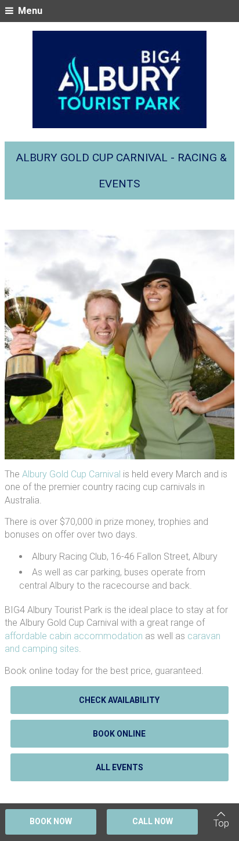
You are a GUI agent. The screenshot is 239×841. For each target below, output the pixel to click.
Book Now (51, 821)
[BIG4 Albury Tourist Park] (119, 79)
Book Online (119, 733)
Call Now (152, 821)
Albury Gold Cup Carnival (71, 474)
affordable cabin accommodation (74, 635)
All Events (119, 767)
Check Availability (119, 700)
